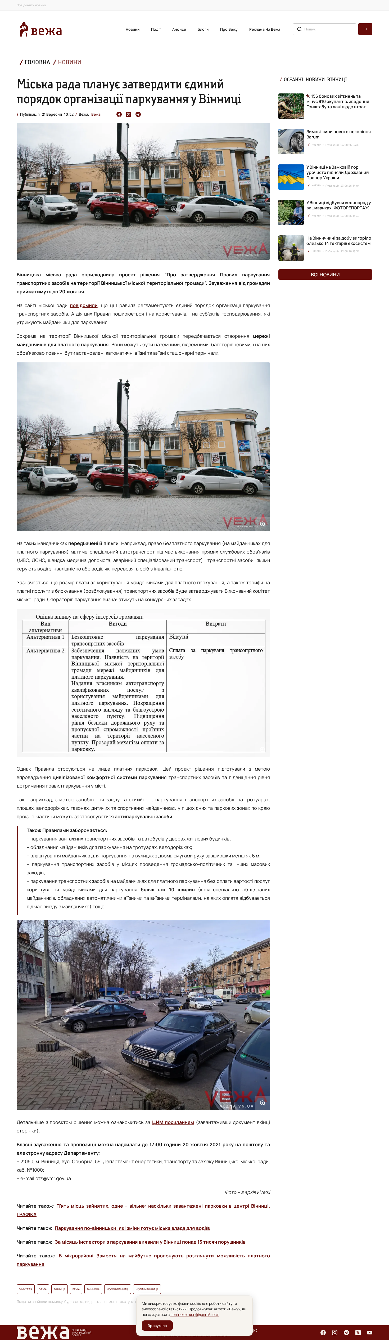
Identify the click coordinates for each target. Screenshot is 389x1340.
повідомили (84, 305)
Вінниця (59, 1289)
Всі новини (325, 274)
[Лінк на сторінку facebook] (323, 1332)
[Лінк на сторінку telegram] (346, 1332)
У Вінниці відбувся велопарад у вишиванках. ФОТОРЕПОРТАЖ (338, 205)
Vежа (43, 1289)
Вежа (96, 114)
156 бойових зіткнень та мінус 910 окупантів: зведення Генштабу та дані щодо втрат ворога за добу (337, 101)
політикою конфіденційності (194, 1314)
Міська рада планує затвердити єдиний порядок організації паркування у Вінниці (129, 91)
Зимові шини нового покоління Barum (338, 134)
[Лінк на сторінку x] (358, 1332)
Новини (132, 29)
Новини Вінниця (147, 1289)
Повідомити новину (31, 5)
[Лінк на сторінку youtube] (369, 1332)
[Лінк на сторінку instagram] (334, 1332)
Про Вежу (229, 29)
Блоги (203, 29)
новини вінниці (117, 1289)
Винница (93, 1289)
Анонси (179, 29)
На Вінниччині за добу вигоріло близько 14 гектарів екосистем (338, 240)
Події (156, 29)
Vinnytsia (25, 1289)
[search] (365, 29)
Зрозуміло (157, 1325)
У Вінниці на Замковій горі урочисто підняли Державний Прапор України (337, 172)
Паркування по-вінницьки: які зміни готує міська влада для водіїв (132, 1228)
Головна (37, 62)
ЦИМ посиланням (173, 1122)
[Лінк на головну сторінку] (41, 29)
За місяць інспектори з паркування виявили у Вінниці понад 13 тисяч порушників (150, 1242)
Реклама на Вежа (264, 29)
